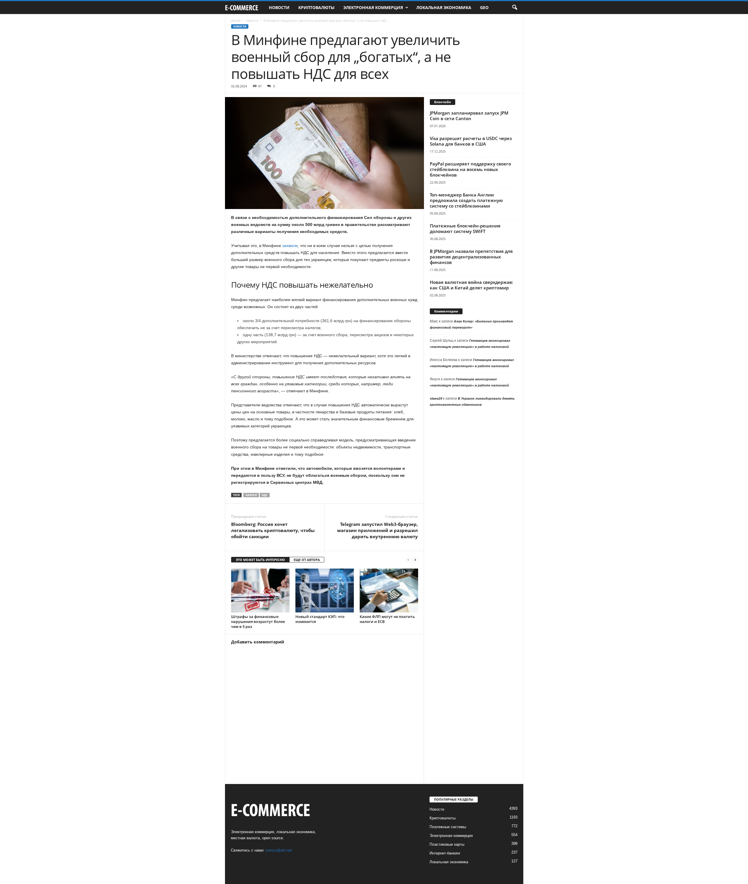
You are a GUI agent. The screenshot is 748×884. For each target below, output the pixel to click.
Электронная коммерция (373, 7)
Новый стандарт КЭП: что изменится (319, 619)
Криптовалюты (316, 7)
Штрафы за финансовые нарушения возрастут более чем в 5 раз (258, 621)
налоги (251, 495)
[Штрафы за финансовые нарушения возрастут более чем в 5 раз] (260, 590)
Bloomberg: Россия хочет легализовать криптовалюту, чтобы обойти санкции (273, 530)
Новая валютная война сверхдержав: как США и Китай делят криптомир (471, 285)
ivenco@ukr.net (279, 850)
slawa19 (436, 398)
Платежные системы (448, 827)
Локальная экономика (443, 7)
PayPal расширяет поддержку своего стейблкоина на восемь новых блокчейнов (470, 169)
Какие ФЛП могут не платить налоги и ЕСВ (387, 619)
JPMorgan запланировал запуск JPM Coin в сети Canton (469, 115)
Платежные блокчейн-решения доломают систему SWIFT (465, 228)
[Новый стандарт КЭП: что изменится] (324, 590)
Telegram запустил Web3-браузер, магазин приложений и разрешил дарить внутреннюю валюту (377, 530)
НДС (265, 495)
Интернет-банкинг (445, 853)
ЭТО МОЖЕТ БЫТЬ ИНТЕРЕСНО (260, 559)
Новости (279, 7)
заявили (290, 245)
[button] (514, 7)
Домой (235, 20)
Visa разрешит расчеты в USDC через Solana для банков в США (471, 141)
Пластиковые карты (447, 844)
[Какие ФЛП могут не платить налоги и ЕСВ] (389, 590)
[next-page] (415, 560)
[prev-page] (408, 560)
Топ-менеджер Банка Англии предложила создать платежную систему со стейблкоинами (466, 200)
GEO (484, 7)
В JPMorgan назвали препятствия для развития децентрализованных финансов (471, 256)
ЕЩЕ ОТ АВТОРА (307, 559)
